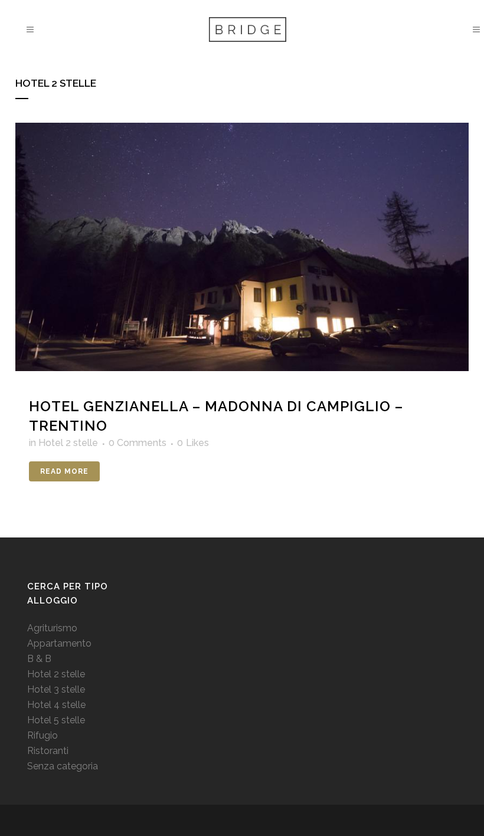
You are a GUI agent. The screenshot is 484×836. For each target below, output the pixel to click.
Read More (64, 471)
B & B (39, 658)
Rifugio (42, 735)
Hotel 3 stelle (56, 689)
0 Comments (137, 442)
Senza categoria (62, 766)
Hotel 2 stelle (68, 442)
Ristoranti (47, 750)
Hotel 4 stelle (56, 704)
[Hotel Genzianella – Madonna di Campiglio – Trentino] (242, 247)
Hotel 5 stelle (56, 720)
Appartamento (59, 643)
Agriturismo (52, 628)
